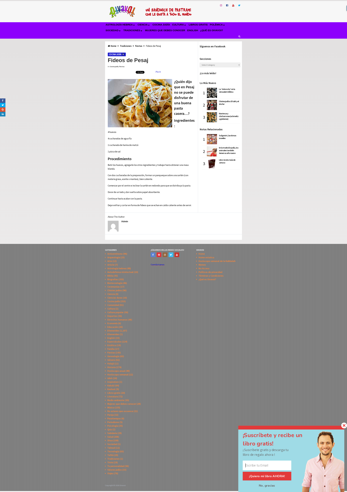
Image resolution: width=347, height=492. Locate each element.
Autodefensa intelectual (120, 272)
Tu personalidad (115, 466)
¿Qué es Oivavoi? (211, 30)
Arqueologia (113, 257)
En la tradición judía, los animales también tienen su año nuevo (228, 150)
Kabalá (110, 385)
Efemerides (113, 330)
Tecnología (113, 451)
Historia (111, 367)
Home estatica (206, 257)
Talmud (111, 447)
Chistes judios (114, 290)
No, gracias (267, 485)
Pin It (158, 71)
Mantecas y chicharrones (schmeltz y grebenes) (228, 116)
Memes (202, 264)
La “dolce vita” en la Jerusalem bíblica (227, 90)
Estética (111, 345)
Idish (109, 378)
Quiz (109, 429)
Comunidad (113, 305)
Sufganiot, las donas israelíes (227, 137)
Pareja (110, 414)
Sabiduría (112, 433)
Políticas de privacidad (210, 272)
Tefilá (110, 455)
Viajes (110, 473)
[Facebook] (153, 254)
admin (124, 221)
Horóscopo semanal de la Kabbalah (217, 261)
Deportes (112, 316)
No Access (204, 268)
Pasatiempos (114, 418)
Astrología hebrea (119, 24)
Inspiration (113, 381)
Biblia (110, 275)
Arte (109, 261)
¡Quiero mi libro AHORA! (267, 476)
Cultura (178, 24)
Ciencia (143, 24)
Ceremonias (113, 286)
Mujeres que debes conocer (165, 30)
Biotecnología (114, 283)
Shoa (110, 440)
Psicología (112, 425)
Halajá (110, 363)
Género (111, 359)
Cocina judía (161, 24)
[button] (277, 439)
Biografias (112, 279)
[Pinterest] (159, 254)
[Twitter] (171, 254)
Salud (110, 436)
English (192, 30)
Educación (112, 326)
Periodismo (113, 422)
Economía (112, 323)
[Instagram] (165, 254)
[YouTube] (177, 254)
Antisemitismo (115, 253)
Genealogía (113, 356)
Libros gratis (198, 24)
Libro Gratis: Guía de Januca (227, 161)
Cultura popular (115, 312)
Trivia (110, 462)
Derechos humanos (117, 319)
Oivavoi (123, 485)
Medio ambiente (115, 400)
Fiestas (122, 66)
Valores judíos (114, 469)
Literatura (112, 396)
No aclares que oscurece (120, 411)
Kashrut (111, 389)
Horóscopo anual (116, 370)
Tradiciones (131, 30)
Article (110, 264)
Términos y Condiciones (211, 275)
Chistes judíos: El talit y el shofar (229, 102)
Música (110, 407)
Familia (111, 348)
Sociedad (112, 30)
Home (202, 253)
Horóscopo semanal (117, 374)
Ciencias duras (114, 297)
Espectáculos (114, 341)
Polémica (216, 24)
